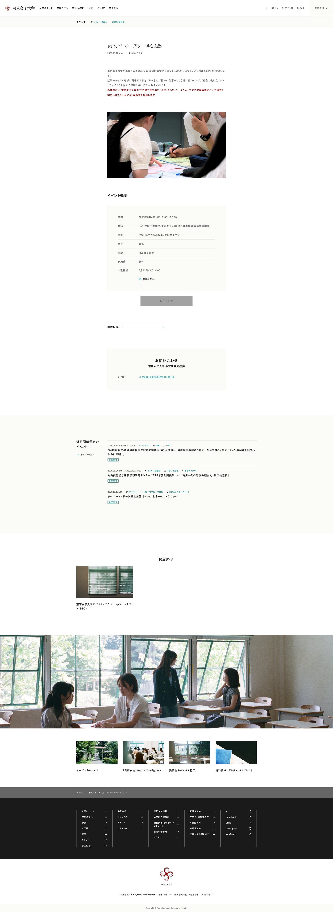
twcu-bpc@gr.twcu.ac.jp (158, 377)
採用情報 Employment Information (138, 895)
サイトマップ (207, 895)
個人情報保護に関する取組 (186, 895)
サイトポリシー (165, 895)
